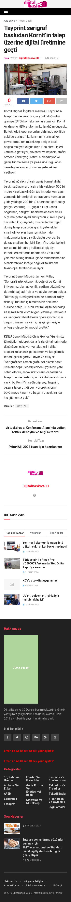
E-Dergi (57, 885)
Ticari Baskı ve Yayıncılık (57, 800)
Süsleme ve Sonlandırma (57, 779)
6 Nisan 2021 (52, 58)
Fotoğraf (9, 803)
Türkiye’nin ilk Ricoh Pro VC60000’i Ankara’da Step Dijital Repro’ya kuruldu (43, 563)
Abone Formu (12, 885)
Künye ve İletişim (33, 881)
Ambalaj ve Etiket (11, 787)
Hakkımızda (11, 881)
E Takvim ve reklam (36, 885)
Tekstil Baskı (25, 20)
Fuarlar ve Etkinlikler (33, 779)
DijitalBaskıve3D (29, 58)
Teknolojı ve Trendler (57, 787)
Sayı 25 (22, 406)
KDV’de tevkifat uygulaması (40, 580)
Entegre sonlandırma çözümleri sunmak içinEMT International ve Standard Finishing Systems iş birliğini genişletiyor (43, 847)
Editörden (10, 798)
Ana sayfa (9, 20)
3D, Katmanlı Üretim (12, 779)
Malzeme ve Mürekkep (34, 801)
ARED (7, 793)
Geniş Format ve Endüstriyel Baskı (35, 790)
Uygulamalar (57, 807)
